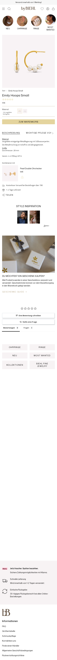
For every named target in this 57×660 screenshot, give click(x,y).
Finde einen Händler (10, 645)
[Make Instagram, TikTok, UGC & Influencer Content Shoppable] (46, 226)
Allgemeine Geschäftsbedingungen (17, 650)
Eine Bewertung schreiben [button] (30, 315)
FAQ (4, 626)
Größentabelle (8, 631)
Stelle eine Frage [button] (30, 322)
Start (3, 91)
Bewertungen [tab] (9, 328)
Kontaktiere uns (9, 641)
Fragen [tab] (26, 328)
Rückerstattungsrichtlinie (13, 655)
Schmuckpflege (9, 636)
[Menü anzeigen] (3, 9)
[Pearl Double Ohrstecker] (10, 173)
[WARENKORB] (53, 9)
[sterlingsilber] (25, 111)
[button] (9, 9)
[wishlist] (42, 9)
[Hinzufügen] (22, 177)
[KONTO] (47, 9)
